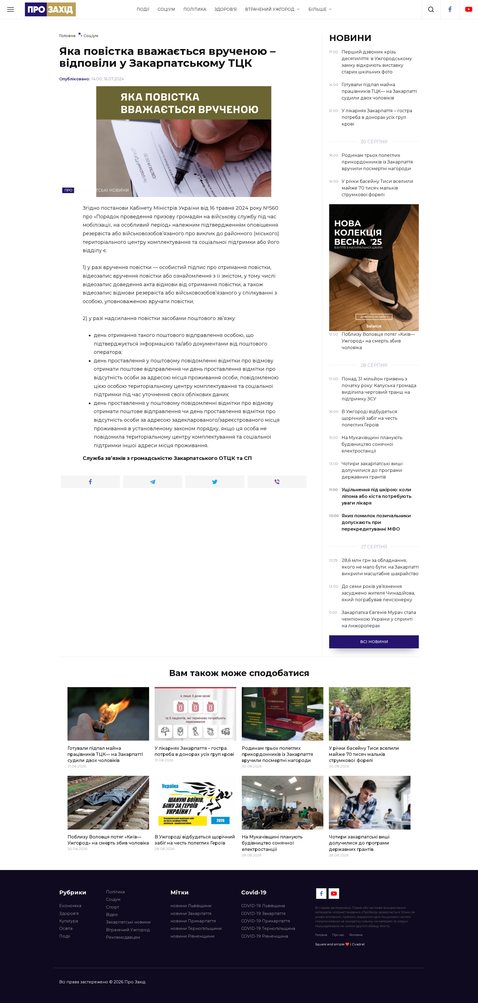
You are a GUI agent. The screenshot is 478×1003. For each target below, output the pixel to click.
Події (143, 9)
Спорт (112, 907)
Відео (112, 914)
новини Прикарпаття (193, 920)
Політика (194, 9)
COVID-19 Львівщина (263, 905)
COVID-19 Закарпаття (263, 913)
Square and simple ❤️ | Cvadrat (340, 944)
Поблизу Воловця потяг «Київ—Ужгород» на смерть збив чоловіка (108, 840)
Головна (321, 935)
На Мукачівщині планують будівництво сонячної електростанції (272, 843)
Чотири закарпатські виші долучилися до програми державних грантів (359, 843)
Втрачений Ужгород (269, 9)
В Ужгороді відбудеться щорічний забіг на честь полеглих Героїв (195, 840)
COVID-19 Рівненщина (264, 936)
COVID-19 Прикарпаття (265, 920)
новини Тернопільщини (196, 928)
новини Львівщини (190, 905)
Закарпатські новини (128, 922)
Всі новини (374, 641)
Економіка (70, 905)
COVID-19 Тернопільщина (268, 928)
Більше (317, 9)
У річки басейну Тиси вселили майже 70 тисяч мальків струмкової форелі (364, 754)
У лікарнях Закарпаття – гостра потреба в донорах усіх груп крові (194, 751)
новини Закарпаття (190, 913)
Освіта (65, 928)
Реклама (356, 935)
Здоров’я (225, 9)
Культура (68, 920)
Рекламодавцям (123, 937)
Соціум (166, 9)
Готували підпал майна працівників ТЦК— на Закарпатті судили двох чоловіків (105, 754)
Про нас (338, 935)
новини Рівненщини (192, 936)
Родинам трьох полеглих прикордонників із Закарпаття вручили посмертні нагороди (277, 754)
